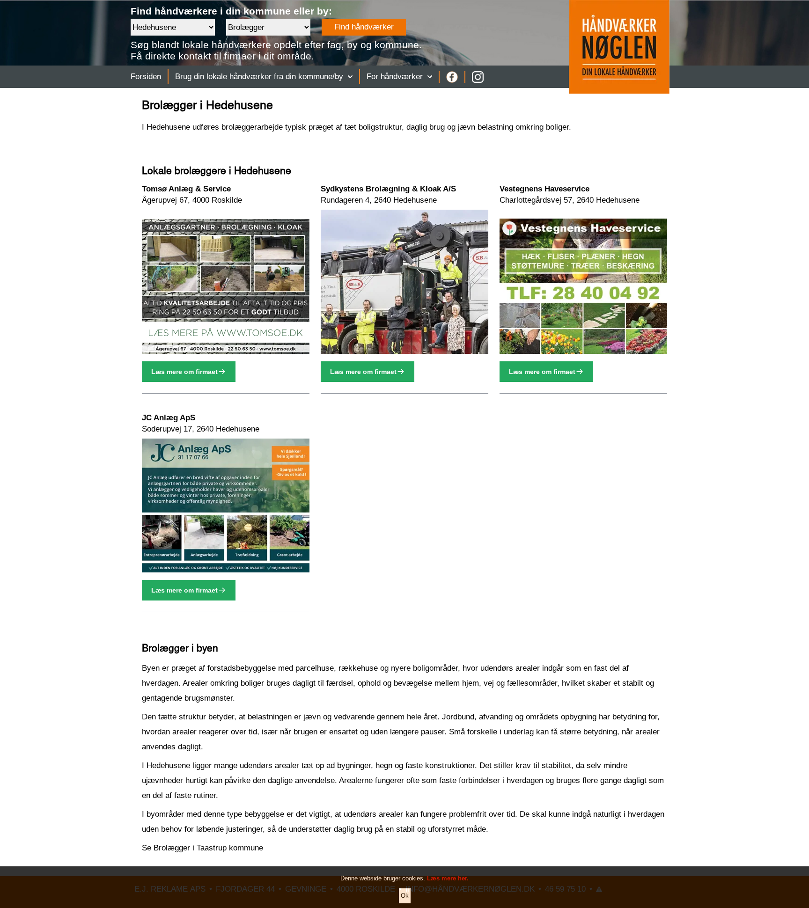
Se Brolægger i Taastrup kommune (202, 847)
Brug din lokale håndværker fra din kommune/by (259, 76)
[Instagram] (478, 77)
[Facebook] (452, 77)
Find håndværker (364, 26)
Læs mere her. (448, 878)
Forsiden (146, 76)
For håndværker (395, 76)
